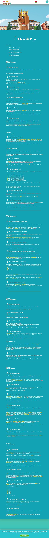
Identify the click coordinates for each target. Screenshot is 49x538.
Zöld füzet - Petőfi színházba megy (15, 52)
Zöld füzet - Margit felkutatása (14, 55)
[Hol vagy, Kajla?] (6, 3)
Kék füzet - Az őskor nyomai (14, 49)
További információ (37, 532)
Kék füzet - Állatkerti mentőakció (15, 50)
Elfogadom (24, 535)
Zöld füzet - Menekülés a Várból (14, 53)
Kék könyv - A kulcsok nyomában (15, 47)
